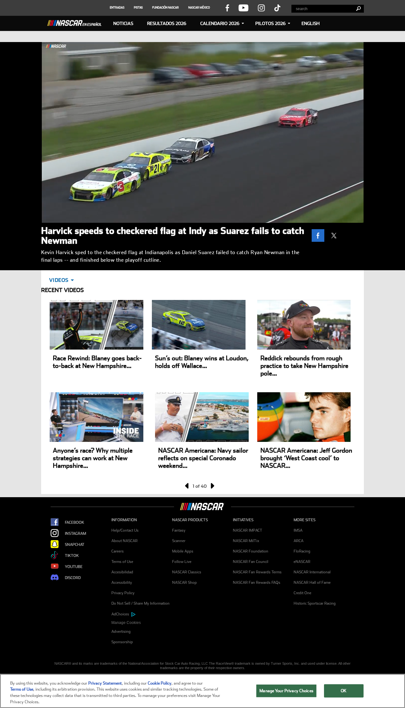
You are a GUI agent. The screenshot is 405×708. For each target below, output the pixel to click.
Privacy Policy (122, 593)
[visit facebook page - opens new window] (227, 7)
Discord (73, 578)
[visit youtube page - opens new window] (243, 7)
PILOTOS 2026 (270, 23)
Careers (117, 551)
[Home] (77, 22)
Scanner (178, 541)
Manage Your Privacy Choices (286, 690)
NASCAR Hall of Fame (312, 582)
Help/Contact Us (125, 530)
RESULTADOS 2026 (166, 23)
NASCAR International (312, 572)
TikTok (72, 555)
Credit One (302, 593)
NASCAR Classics (186, 572)
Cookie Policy (159, 683)
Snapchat (74, 544)
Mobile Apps (182, 551)
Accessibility (121, 582)
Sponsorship (122, 642)
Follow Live (181, 561)
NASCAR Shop (184, 582)
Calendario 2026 (220, 23)
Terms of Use (122, 561)
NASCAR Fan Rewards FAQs (256, 582)
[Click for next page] (212, 485)
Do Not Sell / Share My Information (140, 603)
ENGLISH (311, 23)
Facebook (74, 522)
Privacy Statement (105, 683)
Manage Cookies (126, 622)
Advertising (121, 631)
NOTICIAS (123, 23)
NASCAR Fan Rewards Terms (257, 572)
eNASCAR (302, 561)
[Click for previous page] (187, 485)
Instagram (75, 533)
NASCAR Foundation (250, 551)
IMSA (298, 530)
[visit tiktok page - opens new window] (277, 7)
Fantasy (178, 530)
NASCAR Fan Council (250, 561)
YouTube (74, 567)
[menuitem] (141, 622)
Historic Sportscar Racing (315, 603)
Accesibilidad (122, 572)
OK (343, 690)
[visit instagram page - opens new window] (261, 7)
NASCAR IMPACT (247, 530)
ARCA (298, 541)
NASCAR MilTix (246, 541)
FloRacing (302, 551)
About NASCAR (124, 541)
